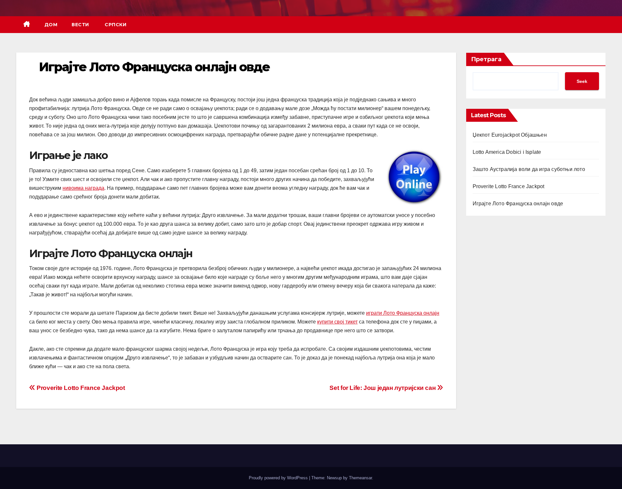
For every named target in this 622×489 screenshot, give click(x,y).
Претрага (486, 59)
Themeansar (360, 477)
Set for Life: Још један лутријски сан (383, 387)
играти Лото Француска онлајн (402, 313)
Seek (582, 81)
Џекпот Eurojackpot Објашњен (510, 135)
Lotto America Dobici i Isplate (507, 152)
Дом (51, 25)
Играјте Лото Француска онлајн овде (518, 203)
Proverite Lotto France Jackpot (80, 387)
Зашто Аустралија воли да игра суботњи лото (529, 169)
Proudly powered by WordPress (279, 477)
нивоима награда (83, 188)
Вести (80, 25)
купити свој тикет (337, 321)
